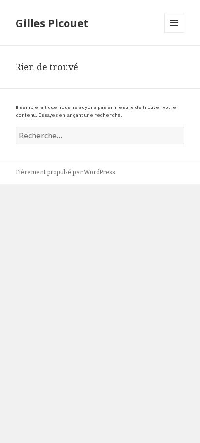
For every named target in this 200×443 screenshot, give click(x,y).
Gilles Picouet (52, 22)
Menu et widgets (174, 32)
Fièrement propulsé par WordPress (65, 172)
